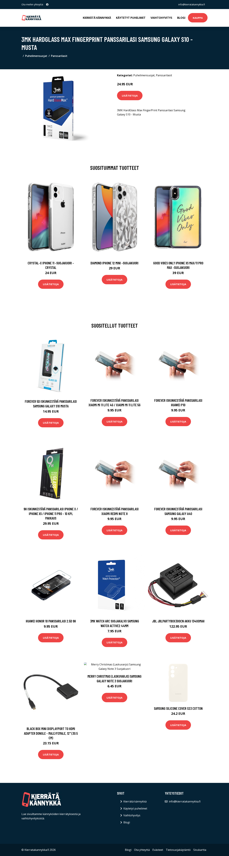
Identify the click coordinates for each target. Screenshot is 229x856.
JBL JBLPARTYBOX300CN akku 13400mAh (178, 621)
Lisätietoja (130, 95)
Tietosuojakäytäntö (178, 850)
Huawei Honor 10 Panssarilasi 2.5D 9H (51, 621)
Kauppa (198, 17)
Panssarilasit (59, 56)
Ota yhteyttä (142, 850)
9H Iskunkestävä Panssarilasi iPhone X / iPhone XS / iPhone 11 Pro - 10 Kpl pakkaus (51, 513)
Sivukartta (199, 850)
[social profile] (47, 4)
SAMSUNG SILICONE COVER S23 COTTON (178, 708)
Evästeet (157, 850)
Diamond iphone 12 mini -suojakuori (114, 263)
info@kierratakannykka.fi (191, 4)
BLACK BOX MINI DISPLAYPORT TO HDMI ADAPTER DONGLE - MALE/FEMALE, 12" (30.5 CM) (51, 733)
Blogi (181, 18)
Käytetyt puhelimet (131, 18)
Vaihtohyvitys (161, 18)
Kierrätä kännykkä (97, 18)
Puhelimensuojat (36, 56)
